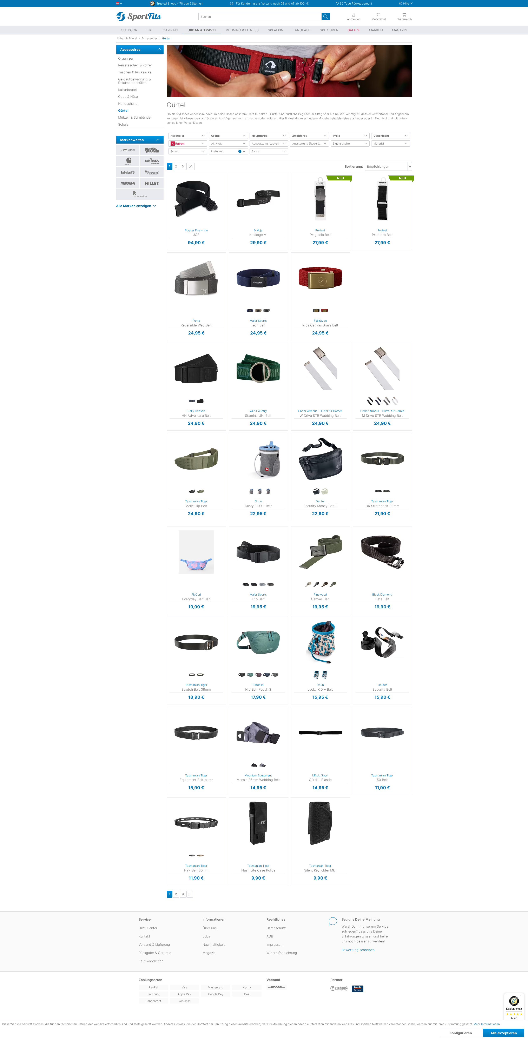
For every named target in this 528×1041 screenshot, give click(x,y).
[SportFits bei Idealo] (357, 989)
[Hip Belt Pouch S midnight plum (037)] (258, 675)
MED (354, 534)
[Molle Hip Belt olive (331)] (200, 491)
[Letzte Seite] (190, 166)
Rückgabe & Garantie (155, 953)
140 (167, 356)
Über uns (210, 928)
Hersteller (177, 135)
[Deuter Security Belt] (382, 642)
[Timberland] (128, 172)
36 (229, 732)
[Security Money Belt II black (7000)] (316, 491)
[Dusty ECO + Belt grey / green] (258, 491)
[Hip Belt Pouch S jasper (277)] (250, 675)
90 (167, 708)
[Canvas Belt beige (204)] (308, 584)
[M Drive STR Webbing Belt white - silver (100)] (395, 401)
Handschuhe (127, 103)
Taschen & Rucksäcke (134, 72)
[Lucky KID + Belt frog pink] (324, 675)
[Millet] (152, 183)
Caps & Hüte (128, 96)
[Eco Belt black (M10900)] (246, 584)
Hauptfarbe (260, 135)
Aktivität (216, 143)
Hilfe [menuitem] (406, 3)
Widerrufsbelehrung (281, 953)
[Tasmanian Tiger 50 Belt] (382, 732)
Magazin (209, 953)
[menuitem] (375, 16)
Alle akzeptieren (503, 1033)
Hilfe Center (148, 928)
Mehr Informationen (487, 1024)
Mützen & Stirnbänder (135, 117)
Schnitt (175, 151)
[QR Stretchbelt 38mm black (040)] (378, 491)
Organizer (125, 58)
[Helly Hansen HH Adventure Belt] (196, 368)
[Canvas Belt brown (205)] (324, 584)
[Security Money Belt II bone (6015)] (324, 491)
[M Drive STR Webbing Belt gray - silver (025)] (386, 401)
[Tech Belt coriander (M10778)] (258, 311)
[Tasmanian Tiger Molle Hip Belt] (196, 459)
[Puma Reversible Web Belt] (196, 278)
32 (229, 720)
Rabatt (179, 143)
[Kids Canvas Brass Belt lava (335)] (324, 311)
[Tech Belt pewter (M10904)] (266, 311)
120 (167, 344)
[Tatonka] (152, 161)
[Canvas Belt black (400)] (316, 584)
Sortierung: (354, 166)
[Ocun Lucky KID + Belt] (320, 642)
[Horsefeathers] (140, 194)
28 (229, 708)
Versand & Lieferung (154, 944)
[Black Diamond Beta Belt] (382, 552)
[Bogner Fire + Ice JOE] (196, 199)
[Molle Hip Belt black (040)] (192, 491)
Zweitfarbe (299, 135)
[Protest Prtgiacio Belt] (320, 199)
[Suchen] (326, 16)
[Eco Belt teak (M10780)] (270, 584)
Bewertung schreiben (358, 950)
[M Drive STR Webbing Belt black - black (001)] (370, 401)
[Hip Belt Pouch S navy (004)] (266, 675)
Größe (215, 135)
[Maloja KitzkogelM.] (258, 199)
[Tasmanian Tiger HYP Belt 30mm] (196, 823)
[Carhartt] (128, 161)
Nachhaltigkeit (214, 944)
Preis (336, 135)
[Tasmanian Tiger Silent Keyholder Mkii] (320, 823)
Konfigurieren (461, 1033)
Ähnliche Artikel (196, 250)
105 (167, 714)
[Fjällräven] (152, 149)
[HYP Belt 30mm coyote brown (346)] (200, 856)
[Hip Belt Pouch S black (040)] (242, 675)
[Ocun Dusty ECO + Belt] (258, 459)
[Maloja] (128, 183)
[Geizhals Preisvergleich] (339, 989)
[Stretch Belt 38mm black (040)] (192, 675)
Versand (273, 980)
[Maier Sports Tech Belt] (258, 278)
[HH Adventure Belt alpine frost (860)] (192, 401)
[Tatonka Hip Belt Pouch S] (258, 642)
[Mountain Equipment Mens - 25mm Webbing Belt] (258, 732)
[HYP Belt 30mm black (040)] (192, 856)
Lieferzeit (217, 151)
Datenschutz (276, 928)
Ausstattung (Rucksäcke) (308, 143)
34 (229, 726)
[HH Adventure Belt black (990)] (200, 401)
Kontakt (144, 936)
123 (229, 181)
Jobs (206, 936)
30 (229, 714)
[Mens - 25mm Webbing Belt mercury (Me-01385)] (262, 765)
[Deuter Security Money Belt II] (320, 459)
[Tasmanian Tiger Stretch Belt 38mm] (196, 642)
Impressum (274, 944)
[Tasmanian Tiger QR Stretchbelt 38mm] (382, 459)
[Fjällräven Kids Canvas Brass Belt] (320, 278)
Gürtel (123, 110)
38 (229, 738)
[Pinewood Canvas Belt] (320, 552)
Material (379, 143)
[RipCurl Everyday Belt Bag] (196, 552)
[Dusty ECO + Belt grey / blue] (250, 491)
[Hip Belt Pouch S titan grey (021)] (275, 675)
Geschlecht (381, 135)
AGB (269, 936)
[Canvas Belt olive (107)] (333, 584)
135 (167, 726)
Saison (256, 151)
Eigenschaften (342, 143)
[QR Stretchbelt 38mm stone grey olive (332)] (386, 491)
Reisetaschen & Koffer (135, 65)
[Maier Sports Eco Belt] (258, 552)
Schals (123, 124)
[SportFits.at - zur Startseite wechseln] (138, 16)
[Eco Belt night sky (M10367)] (254, 584)
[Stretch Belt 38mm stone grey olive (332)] (200, 675)
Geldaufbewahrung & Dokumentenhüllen (134, 81)
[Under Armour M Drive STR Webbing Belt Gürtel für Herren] (382, 368)
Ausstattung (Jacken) (266, 143)
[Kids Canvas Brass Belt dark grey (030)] (316, 311)
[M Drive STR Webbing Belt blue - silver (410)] (378, 401)
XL (352, 726)
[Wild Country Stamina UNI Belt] (258, 368)
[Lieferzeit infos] (240, 152)
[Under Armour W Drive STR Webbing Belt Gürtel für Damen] (320, 368)
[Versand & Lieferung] (295, 987)
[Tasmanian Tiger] (128, 149)
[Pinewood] (152, 172)
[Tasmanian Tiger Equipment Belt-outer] (196, 732)
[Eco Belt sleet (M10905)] (262, 584)
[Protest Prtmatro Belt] (382, 199)
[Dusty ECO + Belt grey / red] (266, 491)
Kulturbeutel (127, 90)
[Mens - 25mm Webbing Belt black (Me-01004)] (254, 765)
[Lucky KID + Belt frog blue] (316, 675)
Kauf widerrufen (151, 961)
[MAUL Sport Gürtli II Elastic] (320, 732)
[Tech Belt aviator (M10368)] (250, 311)
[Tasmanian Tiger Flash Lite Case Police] (258, 823)
